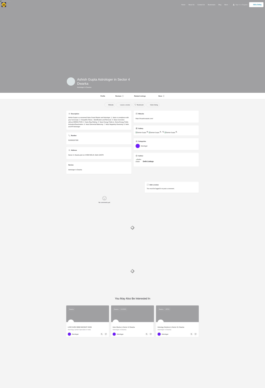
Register (245, 4)
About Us (191, 4)
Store (161, 96)
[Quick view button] (101, 334)
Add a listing (257, 4)
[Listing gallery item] (142, 132)
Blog (219, 4)
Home (183, 4)
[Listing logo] (71, 81)
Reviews (119, 96)
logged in (158, 188)
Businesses (211, 4)
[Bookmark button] (105, 334)
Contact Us (201, 4)
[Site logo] (4, 4)
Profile (103, 96)
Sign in (237, 4)
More (226, 4)
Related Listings (140, 96)
